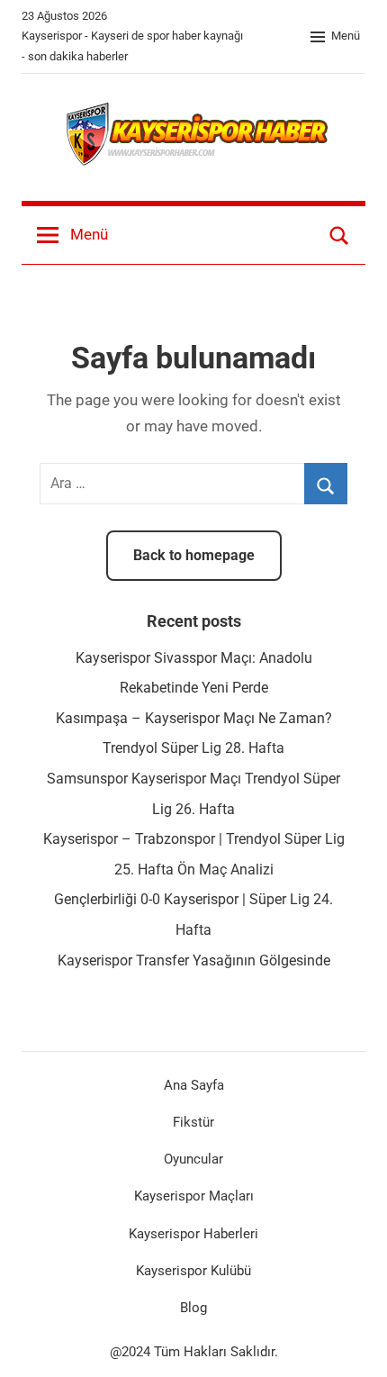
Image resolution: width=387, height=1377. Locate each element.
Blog (193, 1308)
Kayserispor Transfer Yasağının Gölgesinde (194, 960)
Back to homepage (194, 555)
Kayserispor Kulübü (193, 1271)
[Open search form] (339, 235)
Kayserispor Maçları (194, 1196)
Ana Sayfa (194, 1085)
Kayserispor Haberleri (193, 1234)
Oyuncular (193, 1159)
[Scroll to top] (353, 1343)
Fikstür (193, 1122)
